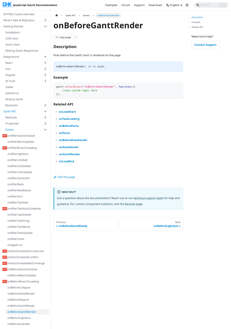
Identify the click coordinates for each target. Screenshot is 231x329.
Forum (126, 5)
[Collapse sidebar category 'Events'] (45, 129)
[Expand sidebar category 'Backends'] (45, 105)
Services (130, 204)
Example (196, 22)
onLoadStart (67, 112)
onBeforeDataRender (73, 140)
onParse (64, 133)
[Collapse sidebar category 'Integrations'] (45, 56)
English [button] (174, 5)
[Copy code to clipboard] (179, 86)
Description (197, 17)
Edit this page (66, 177)
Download (155, 5)
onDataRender (69, 147)
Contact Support (205, 45)
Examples (111, 5)
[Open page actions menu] (75, 37)
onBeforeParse (69, 126)
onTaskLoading (69, 119)
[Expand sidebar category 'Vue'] (45, 69)
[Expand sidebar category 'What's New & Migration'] (45, 20)
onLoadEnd (66, 161)
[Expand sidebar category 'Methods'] (45, 117)
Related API (197, 27)
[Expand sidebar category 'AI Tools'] (45, 81)
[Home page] (56, 15)
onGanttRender (69, 154)
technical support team (149, 198)
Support (139, 5)
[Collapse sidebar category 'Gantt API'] (45, 111)
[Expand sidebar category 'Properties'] (45, 123)
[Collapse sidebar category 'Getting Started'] (45, 26)
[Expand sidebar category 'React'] (45, 62)
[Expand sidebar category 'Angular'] (45, 75)
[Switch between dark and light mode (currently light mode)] (187, 5)
